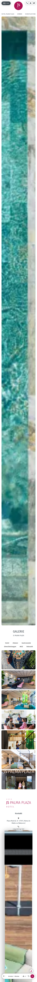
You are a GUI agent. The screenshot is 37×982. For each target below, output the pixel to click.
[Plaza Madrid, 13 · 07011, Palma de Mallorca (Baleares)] (18, 818)
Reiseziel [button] (30, 646)
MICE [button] (21, 646)
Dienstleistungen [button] (10, 646)
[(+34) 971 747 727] (18, 826)
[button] (32, 976)
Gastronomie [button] (26, 643)
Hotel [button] (7, 643)
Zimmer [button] (15, 643)
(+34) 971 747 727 (18, 829)
